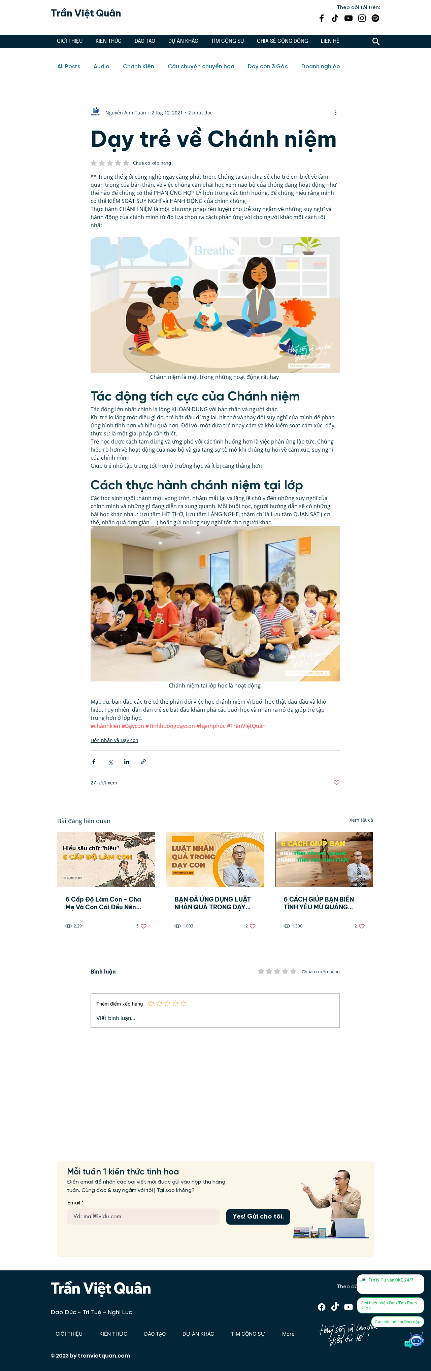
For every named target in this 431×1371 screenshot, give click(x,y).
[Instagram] (362, 18)
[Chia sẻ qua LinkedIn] (127, 762)
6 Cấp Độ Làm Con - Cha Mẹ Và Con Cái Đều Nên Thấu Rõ (103, 903)
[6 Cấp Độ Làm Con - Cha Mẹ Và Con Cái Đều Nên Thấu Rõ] (106, 859)
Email (74, 1203)
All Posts (68, 67)
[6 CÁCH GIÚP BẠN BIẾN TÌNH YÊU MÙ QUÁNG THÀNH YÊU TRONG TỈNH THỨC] (324, 859)
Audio (101, 67)
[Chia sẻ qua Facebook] (94, 762)
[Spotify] (375, 18)
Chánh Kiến (138, 67)
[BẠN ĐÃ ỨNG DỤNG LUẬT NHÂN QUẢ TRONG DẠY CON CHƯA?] (215, 859)
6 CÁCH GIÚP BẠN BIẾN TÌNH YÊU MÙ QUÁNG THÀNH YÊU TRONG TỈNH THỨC (321, 903)
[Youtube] (348, 1307)
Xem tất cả (361, 820)
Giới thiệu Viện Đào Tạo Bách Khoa (389, 1305)
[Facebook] (322, 18)
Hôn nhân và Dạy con (114, 740)
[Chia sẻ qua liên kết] (143, 762)
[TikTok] (335, 18)
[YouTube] (348, 18)
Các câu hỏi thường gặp (398, 1321)
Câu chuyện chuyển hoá (201, 67)
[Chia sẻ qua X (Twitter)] (110, 762)
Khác (308, 67)
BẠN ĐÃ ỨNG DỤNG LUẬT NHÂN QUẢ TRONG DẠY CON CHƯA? (212, 903)
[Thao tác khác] (336, 112)
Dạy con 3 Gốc (268, 67)
